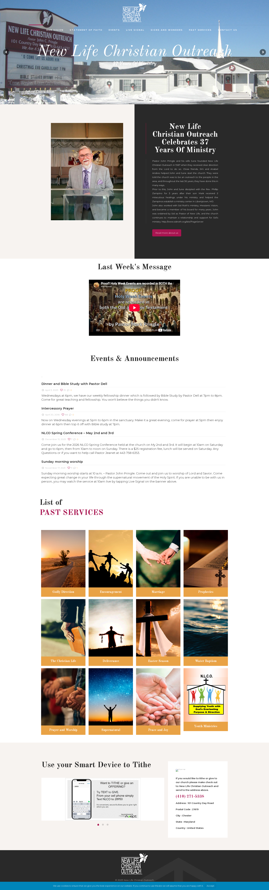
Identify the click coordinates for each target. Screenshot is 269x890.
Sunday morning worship (62, 462)
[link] (87, 171)
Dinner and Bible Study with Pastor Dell (74, 384)
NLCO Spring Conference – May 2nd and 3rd (77, 433)
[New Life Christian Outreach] (134, 12)
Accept (210, 886)
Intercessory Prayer (57, 408)
